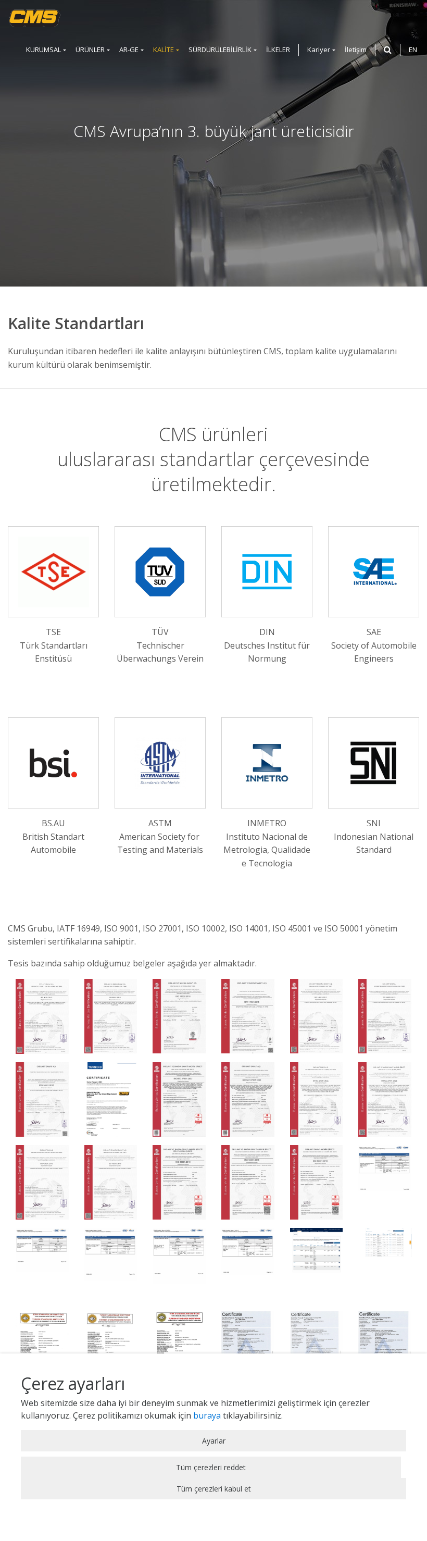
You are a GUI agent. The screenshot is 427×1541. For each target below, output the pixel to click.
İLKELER (278, 49)
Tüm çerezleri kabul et (214, 1489)
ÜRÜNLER (90, 49)
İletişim (356, 49)
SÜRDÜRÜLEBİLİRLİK (220, 49)
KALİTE (163, 49)
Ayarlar (213, 1441)
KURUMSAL (43, 49)
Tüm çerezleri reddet (211, 1467)
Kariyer (318, 49)
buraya (207, 1415)
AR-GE (129, 49)
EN (413, 49)
